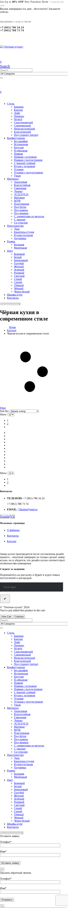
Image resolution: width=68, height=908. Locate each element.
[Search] (1, 77)
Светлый (19, 275)
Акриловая (20, 181)
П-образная (20, 150)
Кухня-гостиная (23, 235)
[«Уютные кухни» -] (11, 46)
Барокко (19, 106)
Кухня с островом (24, 166)
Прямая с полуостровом (28, 160)
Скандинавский (23, 122)
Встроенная (21, 144)
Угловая (18, 169)
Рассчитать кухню (9, 304)
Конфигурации (16, 138)
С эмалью (19, 219)
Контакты (13, 297)
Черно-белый (22, 291)
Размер (11, 241)
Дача (17, 228)
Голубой (19, 263)
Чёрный (18, 288)
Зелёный (19, 269)
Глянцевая (20, 188)
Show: (4, 414)
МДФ (17, 200)
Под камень (21, 210)
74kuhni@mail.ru (27, 509)
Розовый (19, 272)
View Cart (6, 616)
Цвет (10, 250)
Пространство (15, 225)
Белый (18, 257)
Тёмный (19, 285)
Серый (18, 279)
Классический (22, 131)
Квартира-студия (24, 232)
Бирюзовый (21, 260)
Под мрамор (21, 213)
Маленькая (20, 247)
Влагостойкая (22, 185)
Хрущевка (20, 238)
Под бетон (20, 207)
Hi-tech (18, 119)
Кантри (18, 109)
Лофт (17, 113)
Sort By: (5, 411)
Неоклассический (24, 128)
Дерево (18, 191)
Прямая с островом (25, 156)
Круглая (19, 147)
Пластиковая (21, 203)
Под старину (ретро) (26, 134)
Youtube (4, 516)
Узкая (17, 175)
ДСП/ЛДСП (21, 194)
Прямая (18, 153)
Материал (13, 178)
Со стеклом (21, 222)
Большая (19, 244)
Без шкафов (21, 141)
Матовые (19, 197)
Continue (19, 616)
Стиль (10, 103)
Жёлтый (19, 266)
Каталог (12, 541)
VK (12, 516)
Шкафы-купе (14, 294)
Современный (22, 125)
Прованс (19, 116)
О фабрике (13, 530)
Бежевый (19, 253)
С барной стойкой (24, 163)
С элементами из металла (29, 216)
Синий (18, 282)
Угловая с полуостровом (28, 172)
